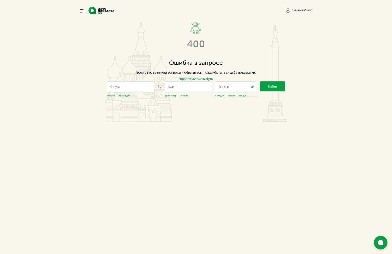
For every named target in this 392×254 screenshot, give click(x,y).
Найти (272, 86)
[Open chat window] (380, 242)
